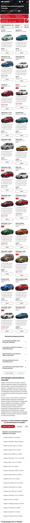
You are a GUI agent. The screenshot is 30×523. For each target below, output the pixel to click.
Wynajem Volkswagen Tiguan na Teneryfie (14, 503)
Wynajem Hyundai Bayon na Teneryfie (13, 487)
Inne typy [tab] (19, 426)
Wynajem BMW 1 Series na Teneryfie (12, 462)
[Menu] (27, 1)
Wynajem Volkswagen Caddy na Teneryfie (14, 470)
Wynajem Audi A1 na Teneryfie (11, 466)
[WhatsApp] (20, 2)
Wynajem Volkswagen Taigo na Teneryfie (13, 441)
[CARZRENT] (6, 1)
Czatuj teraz (21, 373)
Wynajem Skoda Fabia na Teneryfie (12, 507)
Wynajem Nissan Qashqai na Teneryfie (13, 491)
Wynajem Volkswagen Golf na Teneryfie (13, 516)
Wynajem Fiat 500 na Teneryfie (11, 499)
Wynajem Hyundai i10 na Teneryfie (12, 437)
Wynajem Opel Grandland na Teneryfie (13, 454)
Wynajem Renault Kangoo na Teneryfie (13, 445)
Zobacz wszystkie (9, 373)
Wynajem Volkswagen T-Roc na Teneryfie (13, 495)
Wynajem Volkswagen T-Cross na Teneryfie (14, 458)
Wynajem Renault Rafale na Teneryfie (13, 474)
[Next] (27, 26)
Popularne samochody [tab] (8, 426)
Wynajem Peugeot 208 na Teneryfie (12, 450)
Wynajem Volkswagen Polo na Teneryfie (13, 483)
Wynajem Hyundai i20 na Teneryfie (12, 512)
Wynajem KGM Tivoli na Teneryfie (12, 478)
